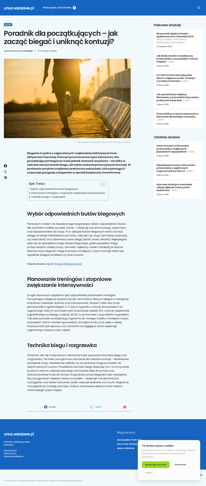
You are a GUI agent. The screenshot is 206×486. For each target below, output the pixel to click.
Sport (8, 24)
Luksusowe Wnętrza (13, 456)
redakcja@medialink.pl (71, 480)
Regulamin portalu (129, 440)
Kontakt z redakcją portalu (17, 441)
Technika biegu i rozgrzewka (48, 196)
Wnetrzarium (10, 450)
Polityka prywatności (131, 444)
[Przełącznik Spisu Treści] (101, 184)
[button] (199, 8)
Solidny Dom (10, 453)
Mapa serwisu (126, 448)
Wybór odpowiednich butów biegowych (54, 189)
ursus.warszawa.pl (19, 7)
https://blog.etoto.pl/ (68, 264)
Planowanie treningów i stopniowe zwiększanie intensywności (68, 193)
